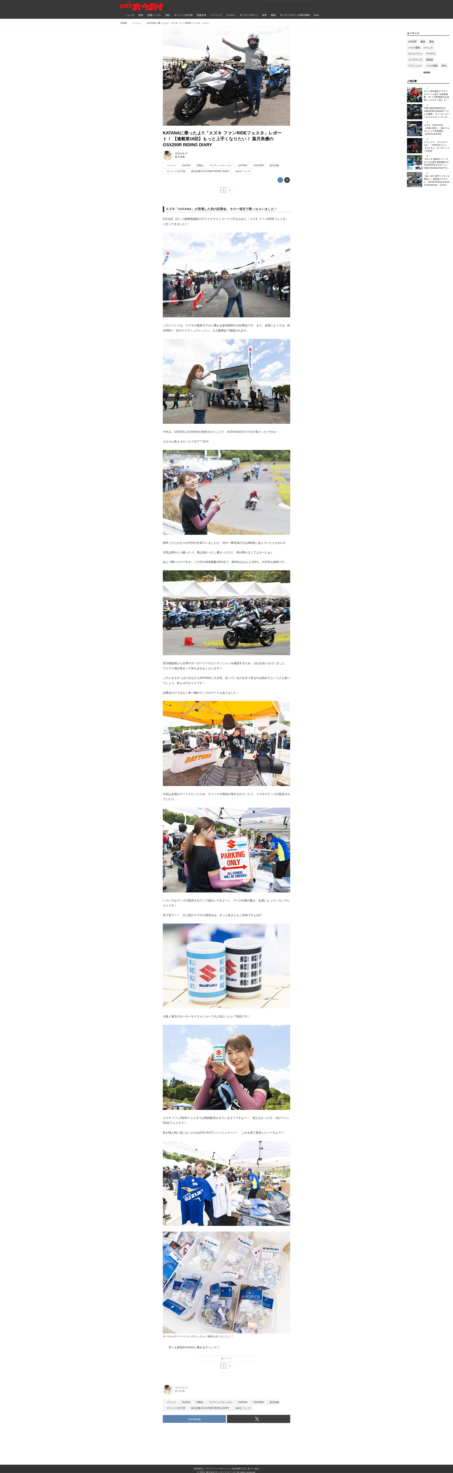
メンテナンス (415, 59)
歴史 (431, 41)
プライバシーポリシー (217, 1468)
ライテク (430, 53)
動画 (423, 41)
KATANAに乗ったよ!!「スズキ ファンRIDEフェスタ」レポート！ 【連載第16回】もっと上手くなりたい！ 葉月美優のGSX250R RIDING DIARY (222, 138)
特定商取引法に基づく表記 (245, 1468)
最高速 (429, 59)
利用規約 (198, 1468)
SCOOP (412, 41)
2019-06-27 (181, 153)
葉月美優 (180, 156)
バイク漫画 (414, 47)
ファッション (415, 65)
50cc (444, 65)
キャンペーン (415, 53)
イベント (428, 47)
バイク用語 (432, 65)
